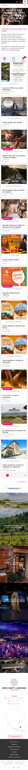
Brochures (20, 762)
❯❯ (25, 475)
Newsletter (14, 752)
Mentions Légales (14, 754)
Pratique (10, 762)
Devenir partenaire (14, 749)
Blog (3, 762)
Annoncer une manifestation (14, 746)
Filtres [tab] (23, 61)
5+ (15, 475)
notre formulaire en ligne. (12, 50)
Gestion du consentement (14, 757)
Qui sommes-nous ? (14, 741)
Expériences (19, 763)
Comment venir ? (15, 736)
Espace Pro (14, 744)
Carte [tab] (13, 61)
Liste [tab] (4, 61)
